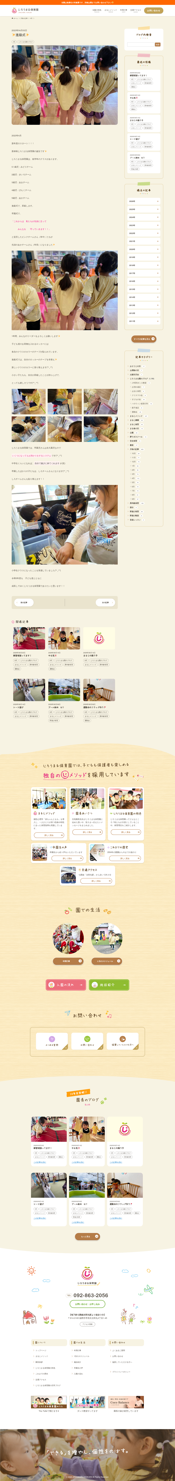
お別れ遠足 (138, 387)
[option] (49, 1141)
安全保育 (135, 440)
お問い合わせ (117, 1356)
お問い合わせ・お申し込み (87, 1304)
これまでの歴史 (41, 1373)
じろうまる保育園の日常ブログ (48, 1385)
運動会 (136, 412)
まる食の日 (136, 428)
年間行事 (77, 1350)
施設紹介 (77, 1362)
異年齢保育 (136, 503)
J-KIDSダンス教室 (141, 382)
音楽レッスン (137, 519)
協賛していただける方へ (122, 1362)
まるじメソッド (138, 416)
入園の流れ (78, 1373)
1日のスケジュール (81, 1356)
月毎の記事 (136, 449)
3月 (135, 474)
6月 (135, 486)
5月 (135, 482)
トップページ (40, 1350)
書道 (133, 445)
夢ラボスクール (138, 436)
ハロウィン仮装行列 (142, 403)
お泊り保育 (138, 391)
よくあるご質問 (118, 1350)
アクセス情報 (87, 1324)
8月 (135, 494)
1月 (135, 465)
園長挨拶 (39, 1362)
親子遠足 (137, 407)
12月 (136, 461)
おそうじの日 (137, 366)
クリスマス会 (139, 395)
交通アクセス (40, 1379)
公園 (133, 432)
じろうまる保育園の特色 (45, 1368)
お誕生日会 (136, 374)
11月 (136, 457)
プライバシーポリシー (121, 1371)
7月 (135, 490)
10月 (136, 453)
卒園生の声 (78, 1368)
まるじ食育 (136, 424)
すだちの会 (138, 399)
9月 (135, 499)
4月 (14, 42)
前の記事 (24, 602)
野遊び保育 (136, 511)
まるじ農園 (136, 420)
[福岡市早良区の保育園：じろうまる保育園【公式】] (25, 10)
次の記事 (105, 602)
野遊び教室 (136, 515)
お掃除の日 (136, 370)
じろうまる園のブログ (26, 42)
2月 (135, 470)
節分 (133, 507)
